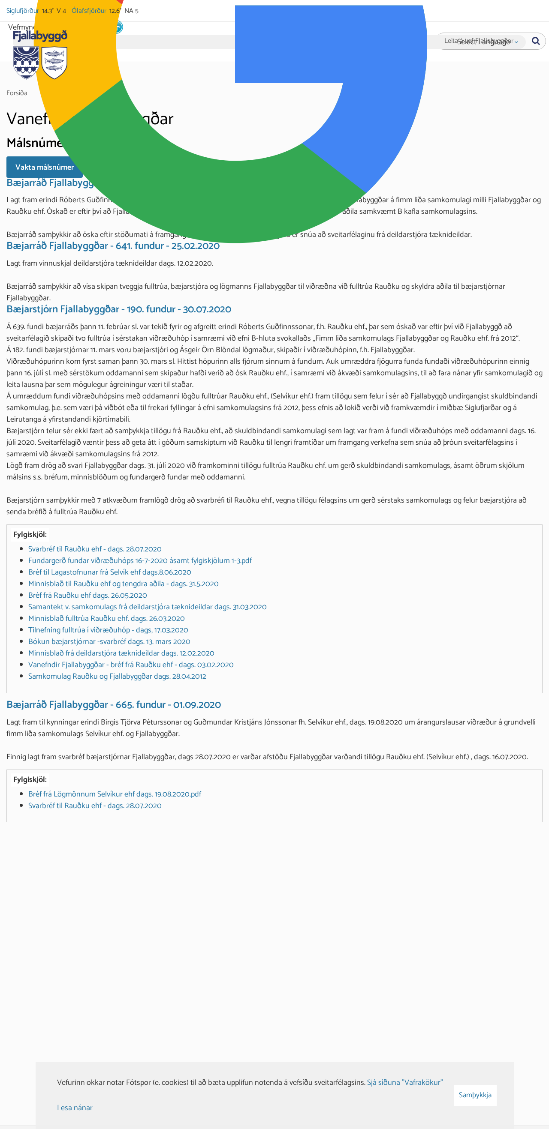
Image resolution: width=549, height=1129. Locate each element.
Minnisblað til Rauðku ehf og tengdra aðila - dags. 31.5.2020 (123, 584)
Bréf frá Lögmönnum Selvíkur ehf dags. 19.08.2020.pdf (114, 794)
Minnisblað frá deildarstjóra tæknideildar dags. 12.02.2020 (121, 653)
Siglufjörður (23, 11)
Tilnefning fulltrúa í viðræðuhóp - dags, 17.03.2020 (108, 630)
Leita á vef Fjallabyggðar (478, 41)
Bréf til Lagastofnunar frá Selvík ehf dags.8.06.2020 (109, 572)
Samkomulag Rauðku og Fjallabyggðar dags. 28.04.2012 (117, 676)
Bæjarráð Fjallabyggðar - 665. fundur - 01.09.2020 (113, 705)
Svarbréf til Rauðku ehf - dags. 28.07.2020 (95, 549)
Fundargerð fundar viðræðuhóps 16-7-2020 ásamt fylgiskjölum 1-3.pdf (140, 560)
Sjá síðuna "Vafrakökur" (405, 1082)
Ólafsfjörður (90, 11)
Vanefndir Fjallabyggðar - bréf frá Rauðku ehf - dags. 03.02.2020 (131, 665)
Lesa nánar (75, 1108)
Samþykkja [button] (475, 1095)
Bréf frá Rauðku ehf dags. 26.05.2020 (87, 595)
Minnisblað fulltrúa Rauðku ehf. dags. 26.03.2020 (106, 618)
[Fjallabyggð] (40, 52)
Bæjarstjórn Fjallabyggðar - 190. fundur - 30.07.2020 (118, 309)
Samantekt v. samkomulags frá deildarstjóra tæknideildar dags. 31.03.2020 (147, 607)
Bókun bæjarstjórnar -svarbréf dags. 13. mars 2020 (109, 641)
